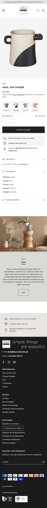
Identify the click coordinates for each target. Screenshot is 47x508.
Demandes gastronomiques (13, 409)
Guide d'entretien (12, 200)
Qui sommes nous (9, 373)
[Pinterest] (14, 362)
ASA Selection (12, 492)
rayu (4, 84)
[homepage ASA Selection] (23, 10)
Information (10, 171)
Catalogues (6, 383)
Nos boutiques (8, 402)
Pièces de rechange (10, 405)
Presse (5, 387)
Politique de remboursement (13, 433)
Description (10, 159)
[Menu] (3, 10)
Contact (5, 398)
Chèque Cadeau (8, 376)
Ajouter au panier (23, 130)
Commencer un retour (12, 428)
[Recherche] (38, 10)
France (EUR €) (7, 486)
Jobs (4, 380)
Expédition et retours (10, 424)
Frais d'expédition (19, 94)
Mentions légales (9, 443)
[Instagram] (9, 362)
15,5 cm (6, 110)
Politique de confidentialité (13, 436)
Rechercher (12, 150)
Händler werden (8, 412)
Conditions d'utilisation (11, 439)
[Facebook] (3, 362)
